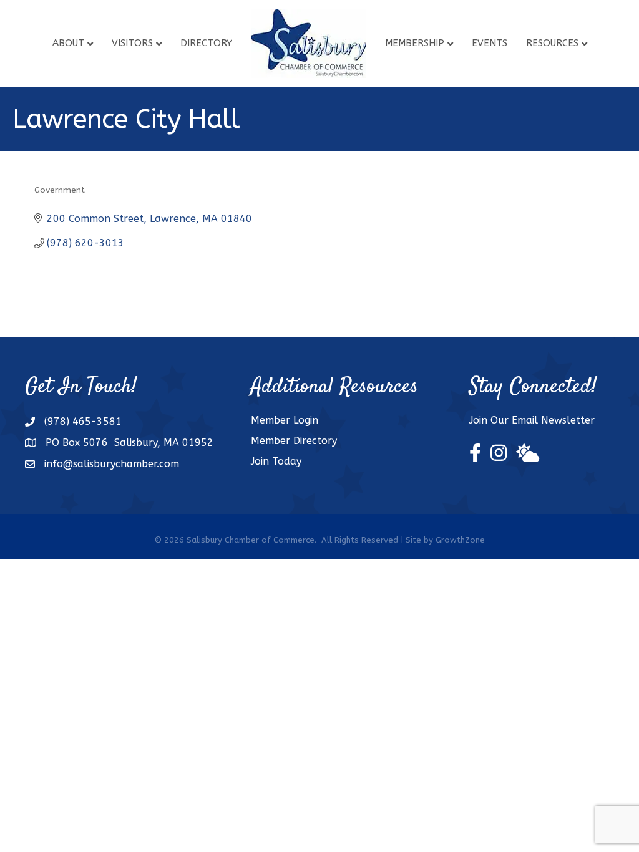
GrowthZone (460, 540)
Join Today (276, 461)
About (68, 43)
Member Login (284, 420)
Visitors (132, 43)
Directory (206, 43)
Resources (552, 43)
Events (489, 43)
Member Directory (294, 441)
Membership (414, 43)
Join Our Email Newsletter (532, 420)
